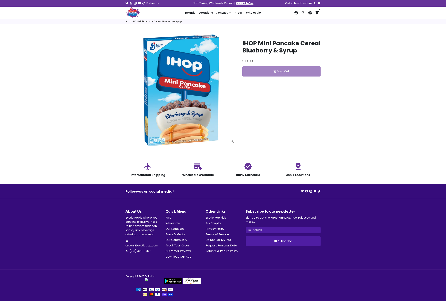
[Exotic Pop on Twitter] (126, 3)
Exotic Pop (150, 276)
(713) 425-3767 (138, 251)
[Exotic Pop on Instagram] (135, 3)
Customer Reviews (178, 251)
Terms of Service (217, 234)
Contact (223, 13)
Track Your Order (177, 245)
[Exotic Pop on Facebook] (131, 3)
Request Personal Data (221, 245)
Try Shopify (213, 223)
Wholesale (253, 13)
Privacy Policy (215, 229)
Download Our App (178, 257)
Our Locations (175, 229)
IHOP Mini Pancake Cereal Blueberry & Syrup (157, 21)
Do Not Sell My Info (218, 240)
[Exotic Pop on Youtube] (139, 3)
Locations (206, 13)
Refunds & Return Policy (222, 251)
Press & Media (175, 234)
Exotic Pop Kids (216, 218)
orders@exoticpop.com (141, 243)
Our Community (176, 240)
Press (239, 13)
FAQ (168, 218)
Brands (190, 13)
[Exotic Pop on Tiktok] (143, 3)
